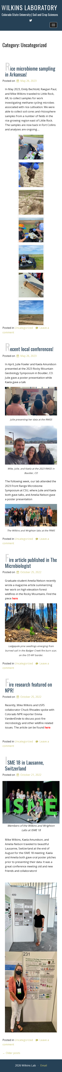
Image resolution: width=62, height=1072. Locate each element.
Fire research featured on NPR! (28, 687)
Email (43, 1065)
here (15, 598)
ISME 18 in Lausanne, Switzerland (24, 765)
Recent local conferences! (29, 349)
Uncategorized (24, 328)
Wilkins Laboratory (29, 7)
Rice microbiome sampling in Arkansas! (30, 71)
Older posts (11, 1053)
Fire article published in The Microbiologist (31, 562)
